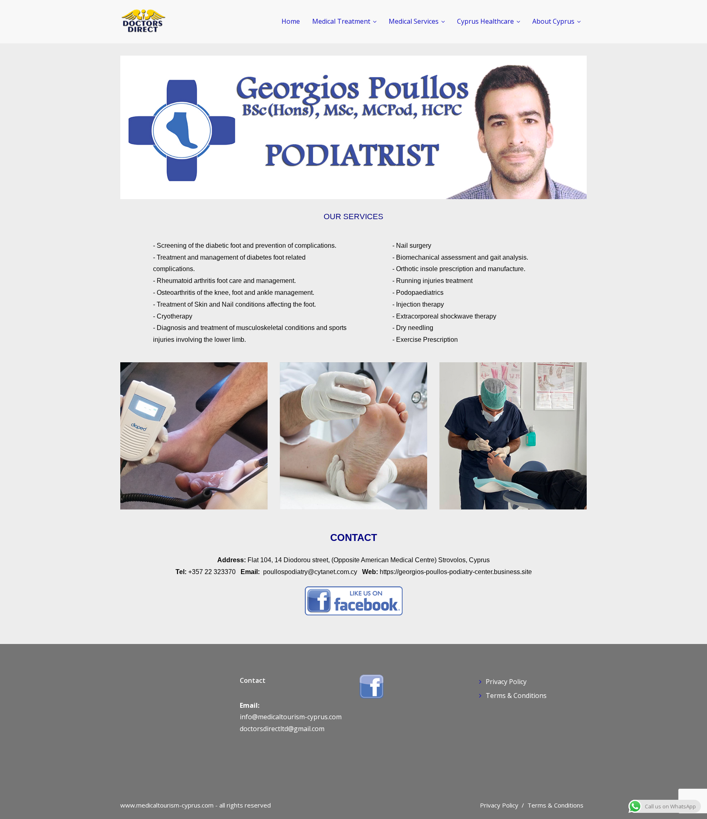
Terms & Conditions (516, 695)
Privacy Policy (506, 681)
